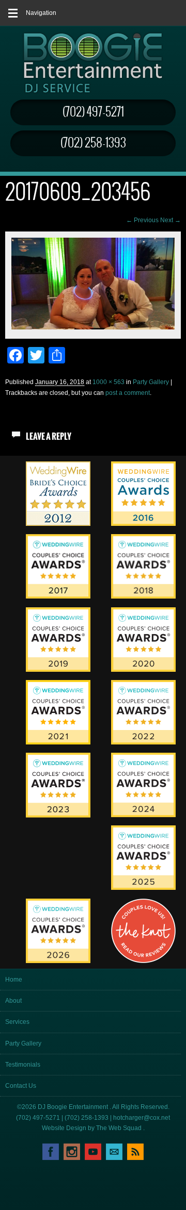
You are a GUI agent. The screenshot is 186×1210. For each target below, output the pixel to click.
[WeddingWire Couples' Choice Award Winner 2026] (58, 961)
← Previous (142, 220)
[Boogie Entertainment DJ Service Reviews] (58, 523)
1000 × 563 (108, 382)
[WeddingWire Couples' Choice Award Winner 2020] (143, 669)
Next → (170, 220)
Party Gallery (151, 382)
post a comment (127, 392)
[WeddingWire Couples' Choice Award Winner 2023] (58, 815)
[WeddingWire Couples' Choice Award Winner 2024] (143, 815)
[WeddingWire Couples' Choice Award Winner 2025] (143, 887)
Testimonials (22, 1064)
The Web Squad (119, 1128)
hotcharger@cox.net (141, 1117)
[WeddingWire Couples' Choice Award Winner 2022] (143, 742)
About (13, 1000)
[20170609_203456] (93, 327)
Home (13, 979)
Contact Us (20, 1085)
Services (17, 1021)
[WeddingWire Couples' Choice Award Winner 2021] (58, 742)
